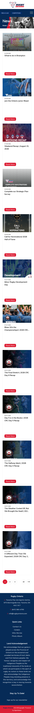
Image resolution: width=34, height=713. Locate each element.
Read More (10, 74)
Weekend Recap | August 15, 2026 (16, 147)
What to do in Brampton (14, 55)
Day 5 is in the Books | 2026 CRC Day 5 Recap (16, 419)
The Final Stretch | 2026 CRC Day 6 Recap (16, 373)
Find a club (5, 13)
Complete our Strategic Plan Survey (16, 192)
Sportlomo (17, 710)
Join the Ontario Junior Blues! (16, 101)
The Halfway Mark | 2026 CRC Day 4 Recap (15, 464)
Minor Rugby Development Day (15, 283)
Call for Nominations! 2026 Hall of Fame (15, 238)
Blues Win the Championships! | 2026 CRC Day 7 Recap (16, 328)
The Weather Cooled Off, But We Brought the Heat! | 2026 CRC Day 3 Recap (16, 509)
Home (5, 25)
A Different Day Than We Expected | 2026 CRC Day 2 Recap (16, 555)
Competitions (16, 13)
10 (23, 582)
